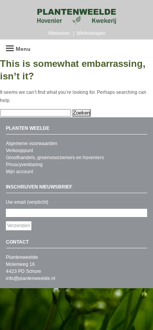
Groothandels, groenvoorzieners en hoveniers (55, 157)
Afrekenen (59, 33)
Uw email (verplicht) (27, 202)
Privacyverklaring (24, 164)
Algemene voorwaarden (31, 143)
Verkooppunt (19, 150)
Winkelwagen (91, 33)
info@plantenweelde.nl (30, 278)
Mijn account (19, 171)
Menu (23, 49)
